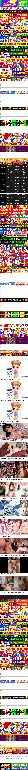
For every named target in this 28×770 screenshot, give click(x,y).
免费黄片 (24, 195)
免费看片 (3, 202)
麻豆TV (17, 189)
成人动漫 (24, 169)
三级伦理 (9, 172)
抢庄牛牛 (17, 183)
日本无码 (24, 166)
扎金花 (17, 186)
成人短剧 (24, 200)
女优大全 (17, 192)
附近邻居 (9, 177)
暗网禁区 (9, 197)
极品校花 (9, 203)
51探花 (24, 189)
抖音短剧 (9, 189)
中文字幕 (17, 172)
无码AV (3, 190)
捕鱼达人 (9, 183)
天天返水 (24, 186)
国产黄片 (9, 195)
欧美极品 (17, 169)
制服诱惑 (24, 197)
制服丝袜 (17, 174)
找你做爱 (24, 177)
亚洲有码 (9, 169)
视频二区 (3, 173)
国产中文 (9, 200)
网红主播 (17, 166)
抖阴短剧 (17, 203)
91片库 (9, 192)
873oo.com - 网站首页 (13, 12)
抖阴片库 (3, 196)
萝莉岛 (24, 192)
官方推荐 (3, 184)
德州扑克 (24, 183)
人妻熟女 (9, 174)
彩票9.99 (9, 186)
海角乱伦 (17, 197)
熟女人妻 (17, 195)
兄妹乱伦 (17, 200)
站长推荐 (3, 179)
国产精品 (9, 166)
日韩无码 (24, 203)
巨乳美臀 (24, 172)
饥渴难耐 (17, 177)
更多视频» (14, 597)
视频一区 (3, 167)
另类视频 (24, 174)
